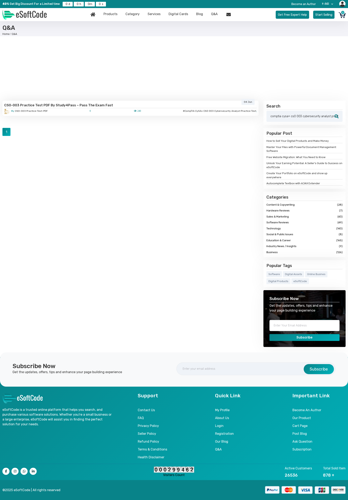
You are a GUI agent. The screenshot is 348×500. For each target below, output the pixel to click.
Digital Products (278, 281)
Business (304, 252)
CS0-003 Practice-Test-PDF (29, 111)
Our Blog (221, 441)
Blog (199, 14)
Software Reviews (304, 222)
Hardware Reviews (304, 210)
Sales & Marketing (304, 216)
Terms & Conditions (152, 449)
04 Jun (248, 101)
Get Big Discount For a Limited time (31, 4)
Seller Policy (147, 434)
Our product (301, 418)
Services (154, 14)
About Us (222, 418)
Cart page (300, 426)
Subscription (302, 449)
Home (6, 33)
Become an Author (303, 4)
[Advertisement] (174, 68)
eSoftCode (300, 281)
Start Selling (323, 15)
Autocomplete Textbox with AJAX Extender (293, 183)
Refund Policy (148, 441)
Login (219, 426)
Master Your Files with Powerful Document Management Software (301, 149)
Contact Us (146, 410)
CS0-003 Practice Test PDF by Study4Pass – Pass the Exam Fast (58, 105)
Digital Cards (178, 14)
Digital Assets (293, 274)
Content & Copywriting (304, 204)
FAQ (141, 418)
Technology (304, 228)
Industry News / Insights (304, 246)
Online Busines (316, 274)
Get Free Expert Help (292, 15)
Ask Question (302, 441)
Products (110, 14)
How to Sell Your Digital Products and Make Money (297, 140)
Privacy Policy (148, 426)
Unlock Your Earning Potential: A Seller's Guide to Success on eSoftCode (304, 165)
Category (132, 14)
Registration (224, 434)
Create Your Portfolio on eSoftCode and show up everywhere (296, 175)
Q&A (214, 14)
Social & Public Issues (304, 234)
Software (274, 274)
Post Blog (299, 434)
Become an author (306, 410)
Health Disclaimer (151, 457)
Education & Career (304, 240)
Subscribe (304, 337)
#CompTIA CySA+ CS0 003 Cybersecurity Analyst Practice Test (219, 111)
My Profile (222, 410)
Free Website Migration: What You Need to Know (295, 157)
